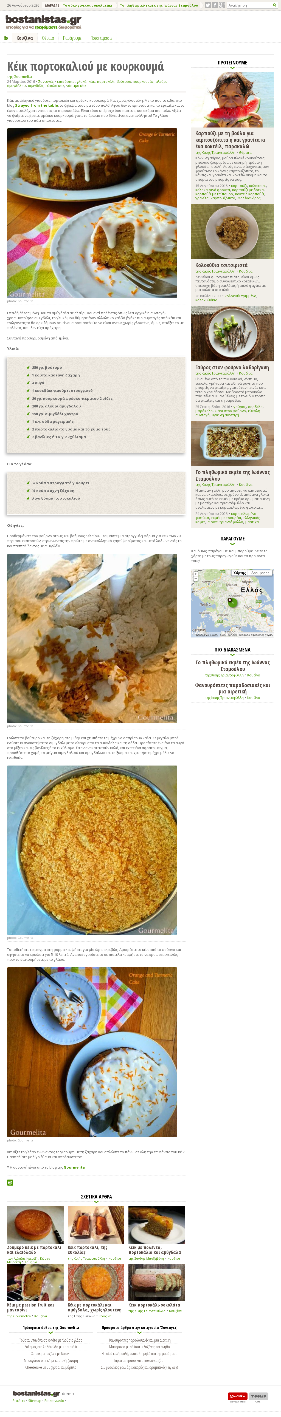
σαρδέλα (255, 406)
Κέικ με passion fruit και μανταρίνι (30, 1307)
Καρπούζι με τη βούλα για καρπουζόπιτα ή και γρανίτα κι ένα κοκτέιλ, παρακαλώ (230, 139)
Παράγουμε (72, 38)
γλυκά (81, 81)
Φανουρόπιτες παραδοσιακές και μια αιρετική (139, 1340)
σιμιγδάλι (35, 85)
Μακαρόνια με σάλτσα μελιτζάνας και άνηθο (139, 1346)
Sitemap (34, 1400)
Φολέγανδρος (248, 197)
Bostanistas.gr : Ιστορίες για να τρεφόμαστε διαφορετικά (43, 22)
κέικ (92, 81)
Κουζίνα (30, 1262)
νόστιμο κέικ (76, 85)
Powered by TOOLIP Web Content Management (258, 1397)
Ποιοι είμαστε (101, 38)
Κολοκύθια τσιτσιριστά (221, 264)
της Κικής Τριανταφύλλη (86, 1258)
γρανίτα (202, 197)
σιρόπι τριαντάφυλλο (225, 521)
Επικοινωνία (54, 1400)
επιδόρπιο (66, 81)
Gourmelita (74, 1167)
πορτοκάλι (105, 81)
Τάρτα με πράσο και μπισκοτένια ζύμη (139, 1360)
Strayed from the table (36, 105)
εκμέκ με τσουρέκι (226, 517)
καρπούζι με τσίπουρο (214, 193)
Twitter (208, 5)
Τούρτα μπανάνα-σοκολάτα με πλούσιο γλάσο (50, 1340)
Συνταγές (46, 81)
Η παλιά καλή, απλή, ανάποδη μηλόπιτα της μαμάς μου (140, 1353)
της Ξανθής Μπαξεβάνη (146, 1258)
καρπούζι (239, 185)
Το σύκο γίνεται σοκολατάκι (87, 5)
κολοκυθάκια (206, 299)
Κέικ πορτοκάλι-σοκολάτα (154, 1304)
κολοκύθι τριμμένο (240, 295)
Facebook (215, 5)
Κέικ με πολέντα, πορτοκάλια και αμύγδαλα (154, 1249)
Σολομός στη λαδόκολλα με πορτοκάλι (51, 1346)
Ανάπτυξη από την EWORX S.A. (238, 1397)
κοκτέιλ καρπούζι (249, 193)
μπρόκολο (204, 410)
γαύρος (240, 406)
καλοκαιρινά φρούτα (212, 189)
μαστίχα (252, 521)
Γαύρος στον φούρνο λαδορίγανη (232, 367)
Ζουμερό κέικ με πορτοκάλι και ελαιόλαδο (34, 1249)
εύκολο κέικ (55, 85)
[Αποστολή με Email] (10, 1183)
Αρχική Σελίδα (6, 37)
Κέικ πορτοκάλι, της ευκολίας (87, 1249)
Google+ (222, 5)
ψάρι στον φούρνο (230, 410)
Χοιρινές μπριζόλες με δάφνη (51, 1353)
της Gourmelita (19, 76)
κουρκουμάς (143, 81)
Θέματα (245, 152)
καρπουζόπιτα (223, 197)
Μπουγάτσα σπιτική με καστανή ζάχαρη (51, 1360)
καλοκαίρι (257, 185)
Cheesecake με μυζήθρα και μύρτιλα (50, 1367)
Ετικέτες (19, 1400)
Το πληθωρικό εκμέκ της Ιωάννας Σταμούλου (159, 5)
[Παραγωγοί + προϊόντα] (232, 636)
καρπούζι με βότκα (248, 189)
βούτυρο (124, 81)
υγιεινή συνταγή (225, 414)
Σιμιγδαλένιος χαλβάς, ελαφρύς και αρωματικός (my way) (139, 1367)
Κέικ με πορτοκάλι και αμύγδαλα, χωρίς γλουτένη (95, 1307)
